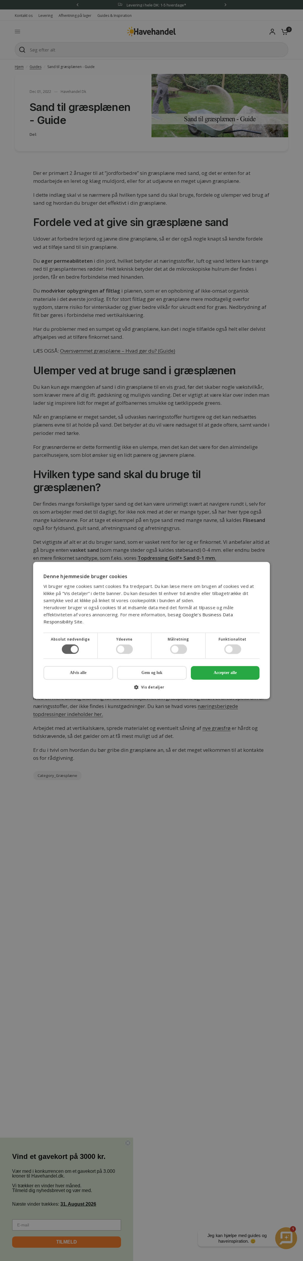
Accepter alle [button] (225, 672)
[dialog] (151, 630)
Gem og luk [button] (151, 672)
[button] (151, 689)
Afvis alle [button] (78, 673)
